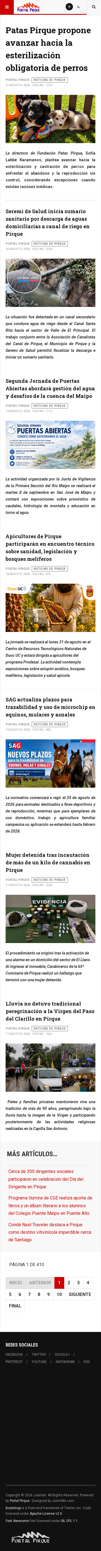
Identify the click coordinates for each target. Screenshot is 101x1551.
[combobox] (94, 7)
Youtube (39, 1362)
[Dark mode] (78, 6)
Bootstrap (13, 1508)
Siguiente (80, 1294)
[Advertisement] (50, 1428)
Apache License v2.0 (46, 1514)
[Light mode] (69, 6)
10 (59, 1294)
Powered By (31, 1537)
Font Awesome (17, 1521)
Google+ (62, 1355)
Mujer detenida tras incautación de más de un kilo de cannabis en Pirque (48, 862)
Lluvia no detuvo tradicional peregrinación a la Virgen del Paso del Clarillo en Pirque (50, 1011)
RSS (87, 1362)
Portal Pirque (19, 1501)
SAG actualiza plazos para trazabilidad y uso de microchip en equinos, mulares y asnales (50, 707)
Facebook (14, 1355)
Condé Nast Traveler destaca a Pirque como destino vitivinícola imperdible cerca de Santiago (49, 1232)
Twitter (39, 1355)
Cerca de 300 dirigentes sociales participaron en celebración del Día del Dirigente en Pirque (45, 1179)
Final (15, 1306)
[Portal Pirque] (28, 7)
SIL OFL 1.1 (69, 1521)
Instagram (65, 1362)
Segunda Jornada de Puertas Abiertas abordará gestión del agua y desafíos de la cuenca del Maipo (50, 388)
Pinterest (14, 1362)
